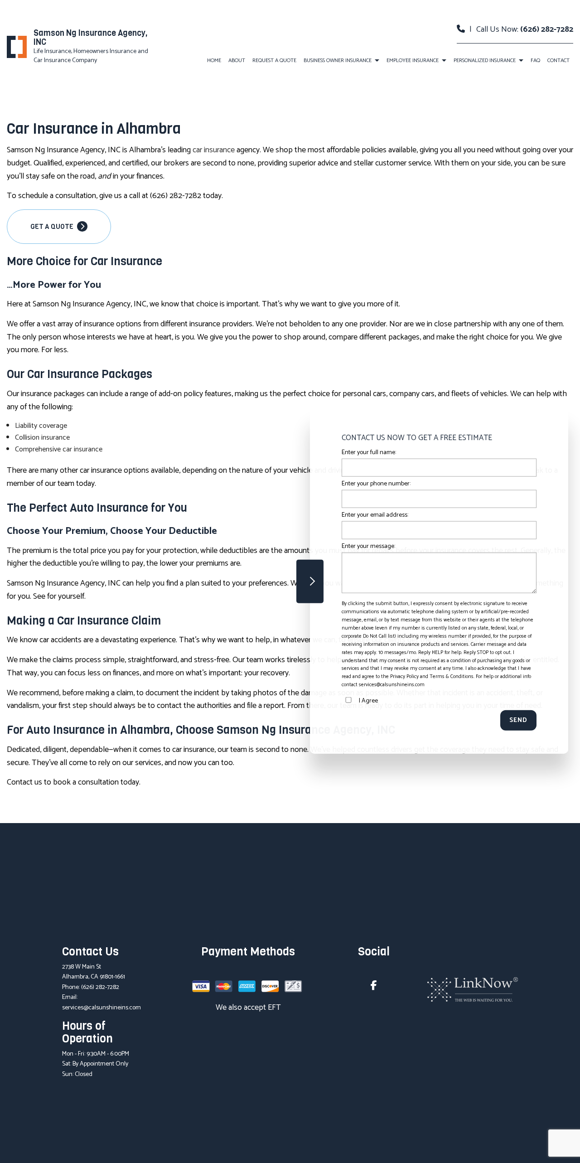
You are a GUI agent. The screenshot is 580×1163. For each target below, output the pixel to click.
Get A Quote (52, 226)
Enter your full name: (369, 452)
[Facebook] (374, 987)
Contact (558, 60)
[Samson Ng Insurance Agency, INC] (17, 47)
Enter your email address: (375, 515)
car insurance (214, 150)
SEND (518, 720)
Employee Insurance (413, 60)
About (236, 60)
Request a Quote (274, 60)
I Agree (368, 701)
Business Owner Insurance (338, 60)
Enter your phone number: (376, 484)
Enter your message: (368, 546)
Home (214, 60)
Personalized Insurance (485, 60)
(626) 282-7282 (546, 29)
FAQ (535, 60)
